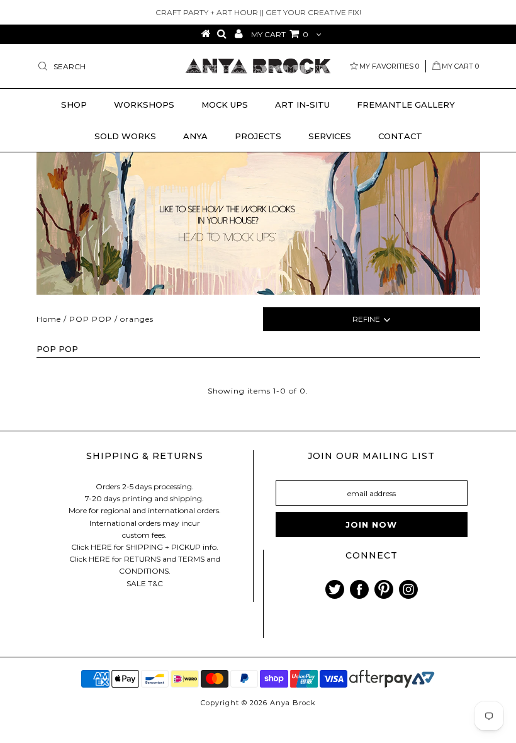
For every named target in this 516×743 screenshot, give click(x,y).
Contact (400, 136)
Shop (74, 104)
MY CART (279, 34)
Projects (258, 136)
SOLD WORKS (125, 136)
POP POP (90, 319)
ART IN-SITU (302, 104)
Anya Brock (293, 702)
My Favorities (389, 66)
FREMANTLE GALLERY (406, 104)
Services (329, 136)
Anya (195, 136)
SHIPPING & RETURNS (144, 456)
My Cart (460, 66)
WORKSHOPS (144, 104)
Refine (366, 319)
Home (48, 319)
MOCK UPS (224, 104)
